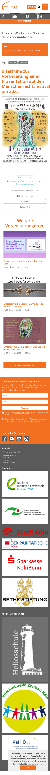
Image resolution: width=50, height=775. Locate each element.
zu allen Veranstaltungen (25, 365)
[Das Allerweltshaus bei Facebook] (6, 16)
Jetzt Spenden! (25, 21)
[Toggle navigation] (45, 7)
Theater (23, 62)
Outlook (25, 201)
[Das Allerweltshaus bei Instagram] (43, 16)
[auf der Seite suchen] (39, 6)
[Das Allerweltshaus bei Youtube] (19, 16)
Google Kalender (26, 196)
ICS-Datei (26, 207)
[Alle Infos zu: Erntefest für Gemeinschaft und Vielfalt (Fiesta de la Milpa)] (24, 330)
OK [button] (28, 767)
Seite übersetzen (25, 177)
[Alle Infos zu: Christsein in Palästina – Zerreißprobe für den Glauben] (24, 287)
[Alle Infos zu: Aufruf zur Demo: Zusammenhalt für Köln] (24, 244)
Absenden (25, 408)
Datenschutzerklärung (25, 184)
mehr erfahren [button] (37, 764)
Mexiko (13, 62)
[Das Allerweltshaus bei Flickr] (31, 16)
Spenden (32, 7)
